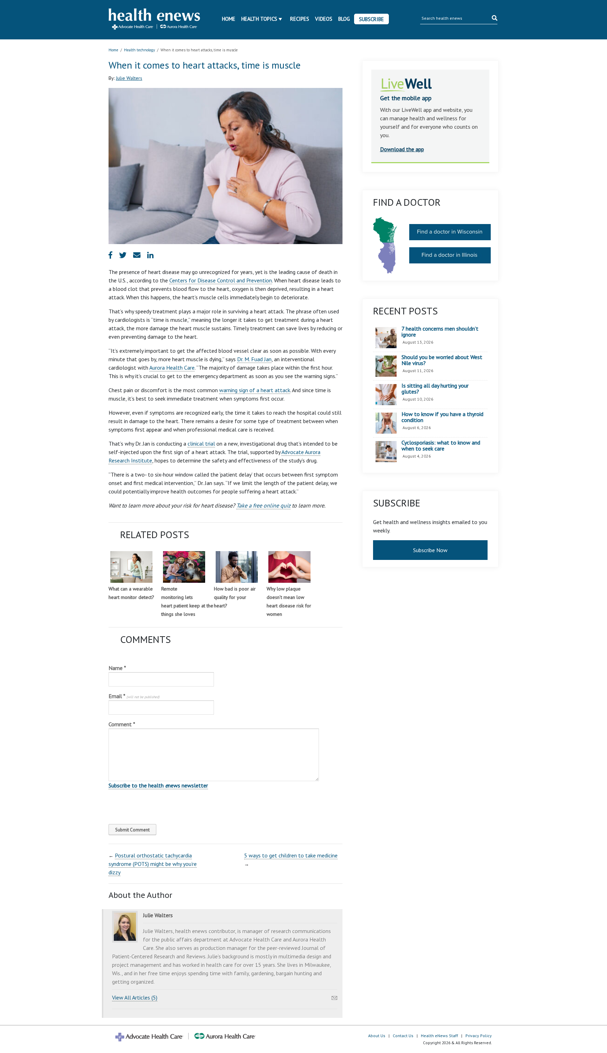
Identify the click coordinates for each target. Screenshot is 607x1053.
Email (134, 696)
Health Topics (259, 18)
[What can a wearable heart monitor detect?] (131, 567)
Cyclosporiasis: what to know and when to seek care (441, 446)
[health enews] (155, 19)
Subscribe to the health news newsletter (158, 785)
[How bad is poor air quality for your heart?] (237, 567)
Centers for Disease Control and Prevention (220, 280)
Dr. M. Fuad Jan (254, 359)
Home (228, 18)
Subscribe (371, 19)
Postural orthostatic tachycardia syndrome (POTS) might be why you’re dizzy (153, 864)
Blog (344, 18)
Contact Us (403, 1035)
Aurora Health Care (172, 367)
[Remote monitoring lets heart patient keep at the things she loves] (184, 567)
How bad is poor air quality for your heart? (235, 597)
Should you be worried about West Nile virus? (442, 360)
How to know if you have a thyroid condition (442, 417)
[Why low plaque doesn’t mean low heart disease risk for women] (289, 567)
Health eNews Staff (439, 1035)
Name (117, 667)
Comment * (122, 724)
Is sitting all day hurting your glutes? (435, 389)
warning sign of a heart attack (254, 390)
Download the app (402, 149)
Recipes (299, 18)
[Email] (334, 996)
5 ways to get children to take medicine (291, 855)
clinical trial (201, 443)
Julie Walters (129, 78)
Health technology (139, 49)
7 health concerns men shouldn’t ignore (440, 332)
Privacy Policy (478, 1035)
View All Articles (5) (134, 997)
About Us (376, 1035)
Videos (323, 18)
